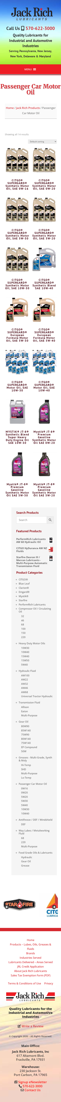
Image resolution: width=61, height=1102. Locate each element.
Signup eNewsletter (32, 1082)
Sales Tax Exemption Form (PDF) (30, 975)
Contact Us (33, 1090)
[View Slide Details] (19, 905)
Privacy (48, 983)
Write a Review (32, 1026)
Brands (30, 953)
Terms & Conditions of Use (24, 983)
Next (53, 907)
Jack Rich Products (28, 108)
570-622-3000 (40, 28)
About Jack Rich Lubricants (30, 971)
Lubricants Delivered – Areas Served (30, 962)
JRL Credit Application (30, 966)
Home (10, 108)
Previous (7, 907)
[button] (28, 69)
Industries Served (30, 958)
